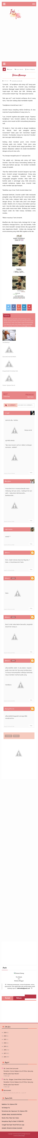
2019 (5, 1046)
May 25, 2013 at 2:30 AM (9, 544)
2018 (5, 1050)
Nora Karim (8, 481)
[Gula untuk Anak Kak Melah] (17, 349)
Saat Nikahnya (6, 342)
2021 (5, 1039)
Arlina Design (22, 1135)
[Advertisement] (19, 40)
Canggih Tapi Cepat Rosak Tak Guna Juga (13, 1125)
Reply (31, 472)
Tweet (8, 308)
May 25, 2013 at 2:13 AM (9, 521)
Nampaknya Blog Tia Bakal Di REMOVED (13, 1121)
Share (13, 308)
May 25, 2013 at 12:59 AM (9, 473)
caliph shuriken (8, 529)
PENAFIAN (6, 316)
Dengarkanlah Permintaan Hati (10, 371)
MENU (33, 4)
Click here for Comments (24, 405)
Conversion (8, 736)
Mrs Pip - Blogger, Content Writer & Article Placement (18, 1079)
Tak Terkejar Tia (6, 1107)
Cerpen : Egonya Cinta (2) (8, 385)
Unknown (7, 553)
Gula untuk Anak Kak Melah (9, 356)
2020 (5, 1043)
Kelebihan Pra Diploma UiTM (9, 1104)
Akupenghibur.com (9, 709)
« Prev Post (6, 396)
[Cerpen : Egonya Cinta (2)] (17, 378)
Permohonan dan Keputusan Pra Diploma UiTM (14, 1111)
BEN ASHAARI (7, 1090)
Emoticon (16, 736)
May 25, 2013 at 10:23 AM (9, 701)
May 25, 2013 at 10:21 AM (9, 609)
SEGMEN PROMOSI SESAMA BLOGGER (12, 1128)
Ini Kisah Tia (19, 1133)
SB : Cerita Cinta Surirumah (11, 1068)
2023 (5, 1036)
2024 (5, 1032)
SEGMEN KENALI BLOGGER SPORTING (12, 1114)
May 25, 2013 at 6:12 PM (9, 726)
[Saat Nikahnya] (17, 335)
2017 (5, 1053)
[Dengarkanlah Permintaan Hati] (17, 363)
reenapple (7, 413)
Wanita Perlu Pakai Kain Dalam (10, 1118)
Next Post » (30, 397)
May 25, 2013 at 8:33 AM (9, 570)
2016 (5, 1057)
